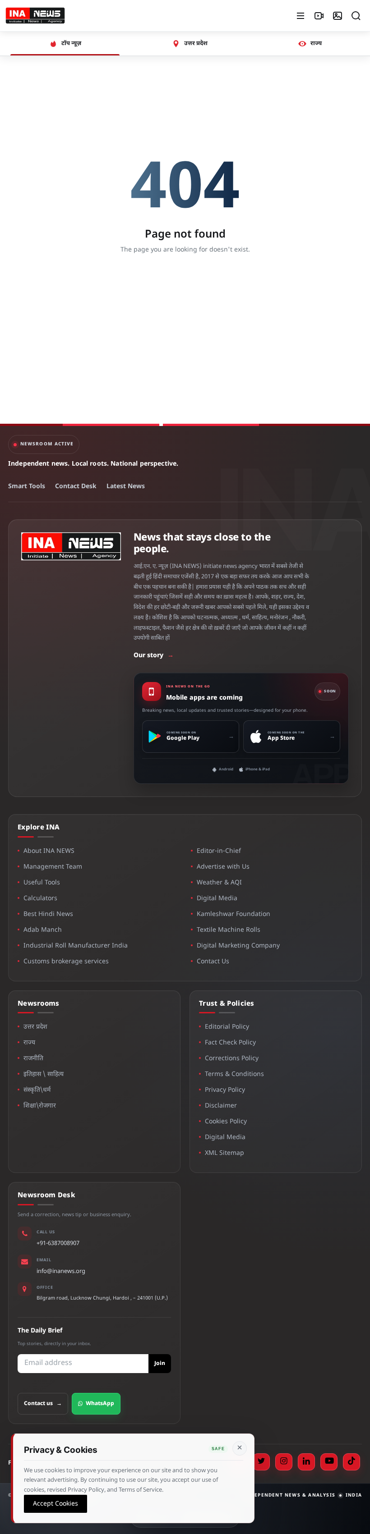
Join (159, 1363)
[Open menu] (300, 16)
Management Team (52, 867)
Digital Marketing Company (238, 946)
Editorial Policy (227, 1027)
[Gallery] (337, 16)
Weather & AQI (219, 883)
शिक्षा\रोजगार (39, 1106)
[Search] (356, 16)
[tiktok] (351, 1461)
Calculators (40, 898)
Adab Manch (42, 930)
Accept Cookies (55, 1503)
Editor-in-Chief (219, 851)
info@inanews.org (61, 1271)
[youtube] (329, 1461)
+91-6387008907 (58, 1243)
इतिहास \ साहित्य (43, 1074)
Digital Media (217, 898)
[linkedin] (306, 1461)
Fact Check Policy (230, 1043)
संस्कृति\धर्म (37, 1090)
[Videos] (319, 16)
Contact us (43, 1403)
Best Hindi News (48, 914)
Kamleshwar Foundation (233, 914)
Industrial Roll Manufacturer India (75, 946)
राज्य (29, 1043)
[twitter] (261, 1461)
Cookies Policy (226, 1121)
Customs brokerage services (66, 961)
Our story (154, 655)
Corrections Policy (232, 1058)
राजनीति (33, 1058)
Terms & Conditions (234, 1074)
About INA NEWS (48, 851)
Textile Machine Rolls (228, 930)
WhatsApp (100, 1403)
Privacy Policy (225, 1090)
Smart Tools (26, 486)
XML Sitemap (224, 1153)
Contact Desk (76, 486)
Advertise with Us (223, 867)
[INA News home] (35, 16)
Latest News (125, 486)
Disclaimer (221, 1106)
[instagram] (283, 1461)
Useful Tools (41, 883)
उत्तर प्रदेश (35, 1027)
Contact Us (213, 961)
